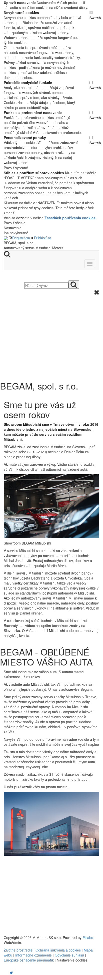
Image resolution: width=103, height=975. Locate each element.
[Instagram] (8, 972)
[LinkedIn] (14, 972)
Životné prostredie (18, 950)
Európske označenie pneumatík (29, 960)
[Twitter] (11, 972)
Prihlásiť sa (42, 237)
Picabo (87, 937)
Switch (94, 17)
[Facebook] (4, 972)
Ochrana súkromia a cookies (58, 950)
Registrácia (21, 237)
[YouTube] (6, 972)
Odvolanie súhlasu (69, 955)
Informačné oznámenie (33, 955)
